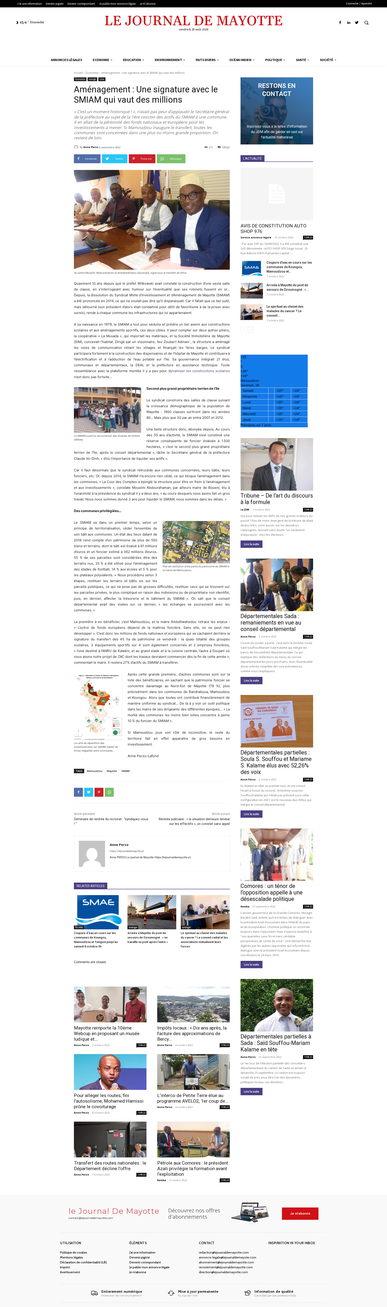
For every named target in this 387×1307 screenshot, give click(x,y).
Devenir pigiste (139, 1257)
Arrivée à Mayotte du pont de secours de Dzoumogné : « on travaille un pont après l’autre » (147, 937)
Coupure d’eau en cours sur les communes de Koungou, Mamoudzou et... (289, 267)
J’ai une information (142, 1252)
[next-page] (250, 329)
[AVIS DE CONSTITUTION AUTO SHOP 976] (277, 194)
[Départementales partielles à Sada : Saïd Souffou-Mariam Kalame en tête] (277, 1005)
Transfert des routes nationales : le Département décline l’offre (110, 1165)
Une (102, 79)
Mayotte (112, 771)
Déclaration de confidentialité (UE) (83, 1262)
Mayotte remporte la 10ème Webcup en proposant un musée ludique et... (107, 1033)
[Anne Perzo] (77, 147)
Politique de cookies (73, 1252)
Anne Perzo (90, 147)
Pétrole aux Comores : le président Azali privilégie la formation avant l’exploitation (192, 1168)
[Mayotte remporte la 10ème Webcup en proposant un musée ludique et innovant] (110, 1004)
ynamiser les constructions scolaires (200, 371)
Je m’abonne (137, 1272)
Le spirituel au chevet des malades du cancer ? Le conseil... (285, 311)
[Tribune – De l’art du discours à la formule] (277, 464)
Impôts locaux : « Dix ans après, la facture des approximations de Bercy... (192, 1033)
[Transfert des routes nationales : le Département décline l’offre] (110, 1139)
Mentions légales (71, 1257)
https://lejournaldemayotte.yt (127, 851)
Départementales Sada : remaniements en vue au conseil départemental (271, 622)
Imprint (65, 1267)
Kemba (161, 1180)
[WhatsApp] (109, 792)
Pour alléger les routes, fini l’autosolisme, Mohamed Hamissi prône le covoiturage (109, 1101)
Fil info (79, 927)
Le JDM (245, 509)
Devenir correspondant (145, 1262)
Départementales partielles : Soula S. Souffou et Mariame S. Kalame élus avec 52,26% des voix (276, 762)
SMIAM (125, 771)
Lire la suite (251, 544)
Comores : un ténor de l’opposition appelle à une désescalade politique (272, 892)
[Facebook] (340, 23)
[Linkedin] (349, 23)
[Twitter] (357, 23)
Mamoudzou (94, 771)
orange (92, 79)
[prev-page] (243, 329)
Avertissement (70, 1272)
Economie (92, 73)
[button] (366, 22)
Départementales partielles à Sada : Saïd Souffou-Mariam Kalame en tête (276, 1043)
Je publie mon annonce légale (149, 1267)
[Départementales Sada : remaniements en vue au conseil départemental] (277, 585)
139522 (142, 1045)
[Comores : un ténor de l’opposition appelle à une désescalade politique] (277, 854)
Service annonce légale (256, 237)
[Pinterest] (99, 792)
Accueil (78, 73)
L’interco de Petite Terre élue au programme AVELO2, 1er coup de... (192, 1098)
